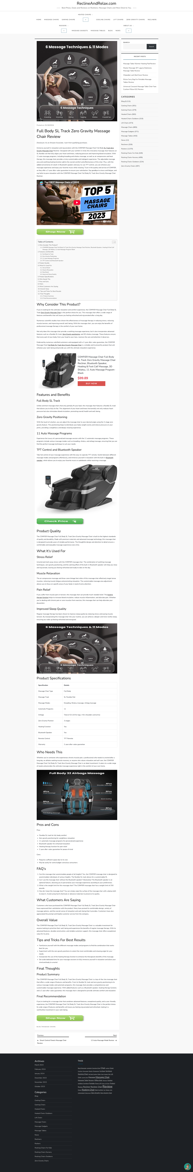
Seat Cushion (99, 1090)
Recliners (152, 20)
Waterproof (88, 1093)
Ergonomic (96, 1071)
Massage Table (83, 1080)
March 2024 (39, 1065)
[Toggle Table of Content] (113, 242)
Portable (92, 1083)
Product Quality (44, 263)
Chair (103, 1068)
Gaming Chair (83, 1074)
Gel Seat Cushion (92, 1074)
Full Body (102, 1071)
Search (126, 42)
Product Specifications (46, 277)
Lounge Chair (85, 1077)
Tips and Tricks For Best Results (50, 291)
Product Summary (48, 296)
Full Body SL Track (48, 254)
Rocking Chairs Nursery (129, 157)
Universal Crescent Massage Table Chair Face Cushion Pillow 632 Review (139, 87)
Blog (110, 31)
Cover (112, 1068)
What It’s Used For (45, 265)
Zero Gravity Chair (106, 1093)
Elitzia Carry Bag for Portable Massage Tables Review (137, 80)
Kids (109, 1074)
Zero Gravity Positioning (50, 256)
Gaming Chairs (68, 20)
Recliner (86, 1086)
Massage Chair (103, 1077)
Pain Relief (46, 272)
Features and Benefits (46, 252)
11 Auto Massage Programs (51, 258)
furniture (109, 1071)
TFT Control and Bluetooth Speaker (53, 261)
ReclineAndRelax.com (96, 3)
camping (89, 1068)
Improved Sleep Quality (49, 274)
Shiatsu (107, 1090)
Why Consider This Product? (48, 245)
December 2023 (41, 1078)
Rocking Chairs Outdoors (130, 162)
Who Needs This (44, 279)
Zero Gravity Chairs (135, 20)
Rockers (63, 26)
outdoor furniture (83, 1083)
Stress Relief (46, 268)
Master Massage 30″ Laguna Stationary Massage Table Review (137, 69)
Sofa (111, 1090)
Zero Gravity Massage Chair (51, 312)
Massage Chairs (51, 20)
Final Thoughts (45, 294)
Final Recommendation (50, 298)
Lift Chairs (118, 20)
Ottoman (105, 1080)
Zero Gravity (95, 1093)
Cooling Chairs (103, 20)
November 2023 (41, 1082)
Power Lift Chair (105, 1083)
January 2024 (39, 1073)
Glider (99, 1074)
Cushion (80, 1071)
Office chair (98, 1080)
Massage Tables (98, 31)
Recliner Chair (96, 1086)
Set (104, 1090)
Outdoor (109, 1080)
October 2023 (40, 1086)
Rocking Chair (88, 1089)
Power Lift (98, 1083)
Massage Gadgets (80, 31)
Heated (106, 1074)
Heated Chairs (84, 15)
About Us (127, 26)
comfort (107, 1068)
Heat (102, 1074)
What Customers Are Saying (48, 286)
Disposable (85, 1071)
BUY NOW (91, 383)
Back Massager (82, 1068)
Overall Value (44, 289)
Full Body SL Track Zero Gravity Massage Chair (65, 345)
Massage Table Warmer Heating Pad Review (139, 64)
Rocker (79, 1090)
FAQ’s (41, 284)
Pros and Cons (44, 282)
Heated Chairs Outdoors (130, 119)
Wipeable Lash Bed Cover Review (135, 75)
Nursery (91, 1080)
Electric (91, 1071)
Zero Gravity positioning (71, 334)
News (118, 31)
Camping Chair (96, 1068)
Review (107, 1086)
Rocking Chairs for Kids (129, 153)
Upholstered (81, 1093)
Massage (91, 1077)
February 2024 (40, 1069)
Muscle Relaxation (48, 270)
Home (38, 20)
